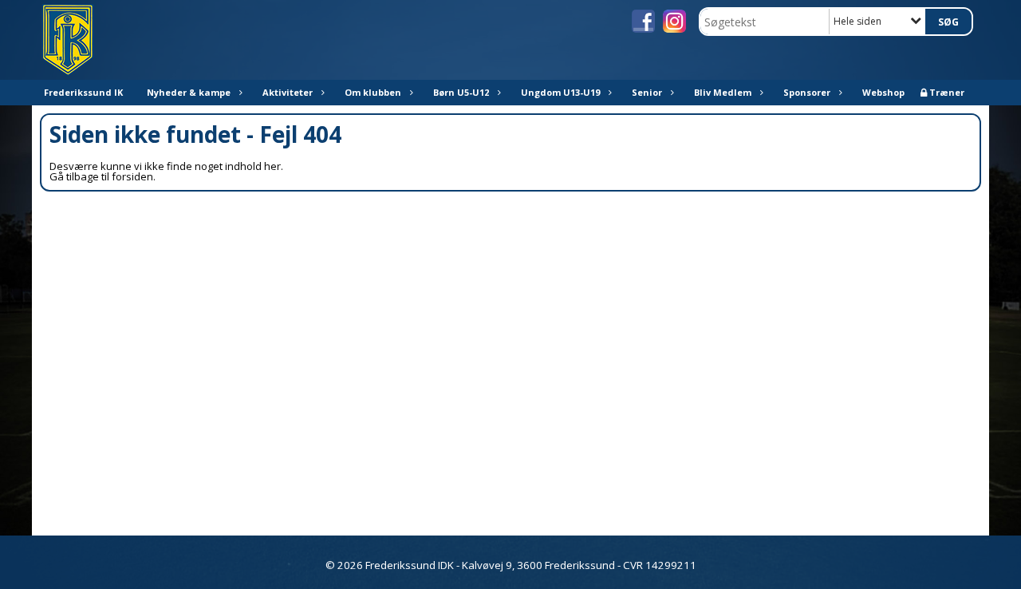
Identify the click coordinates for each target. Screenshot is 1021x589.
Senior (647, 92)
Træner (946, 92)
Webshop (883, 92)
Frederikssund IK (83, 92)
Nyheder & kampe (189, 92)
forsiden (132, 176)
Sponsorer (806, 92)
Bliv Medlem (722, 92)
